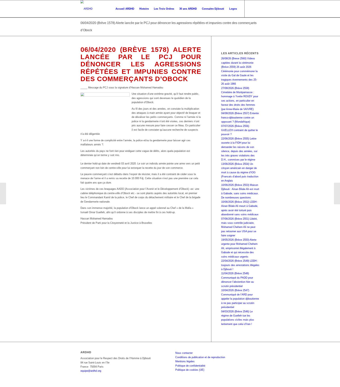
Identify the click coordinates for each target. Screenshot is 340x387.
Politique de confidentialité (190, 365)
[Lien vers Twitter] (257, 9)
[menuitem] (125, 8)
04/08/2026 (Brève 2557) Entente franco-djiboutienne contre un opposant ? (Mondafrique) (240, 117)
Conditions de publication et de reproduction (200, 357)
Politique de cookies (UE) (189, 369)
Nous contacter (184, 352)
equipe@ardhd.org (90, 370)
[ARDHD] (86, 8)
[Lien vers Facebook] (251, 9)
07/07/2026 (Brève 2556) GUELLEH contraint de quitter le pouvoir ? (239, 130)
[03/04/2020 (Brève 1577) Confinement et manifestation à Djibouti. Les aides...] (3, 193)
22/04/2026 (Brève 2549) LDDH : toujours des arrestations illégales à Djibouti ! (240, 265)
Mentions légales (185, 361)
